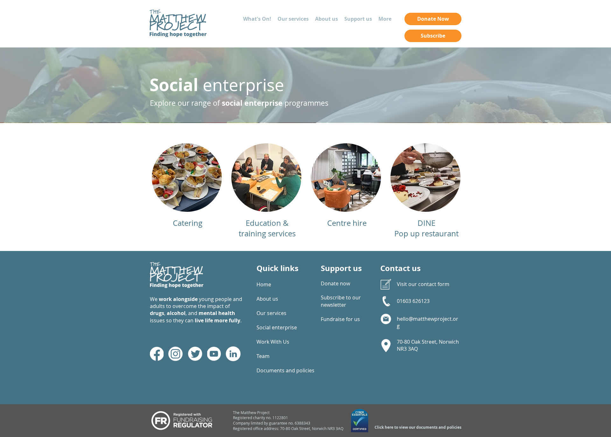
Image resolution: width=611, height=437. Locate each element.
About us (267, 298)
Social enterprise (276, 327)
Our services (271, 313)
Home (263, 284)
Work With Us (272, 341)
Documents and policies (278, 370)
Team (263, 356)
